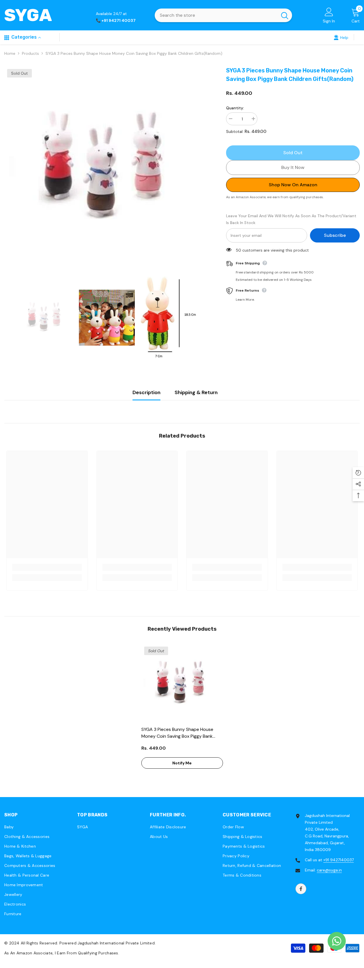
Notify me (182, 763)
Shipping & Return (196, 392)
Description (146, 392)
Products (30, 53)
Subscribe (335, 235)
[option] (106, 168)
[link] (341, 37)
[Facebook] (300, 888)
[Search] (223, 15)
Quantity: (235, 107)
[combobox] (216, 15)
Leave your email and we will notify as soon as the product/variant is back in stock (291, 219)
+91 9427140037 (338, 859)
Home (9, 53)
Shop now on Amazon (293, 185)
